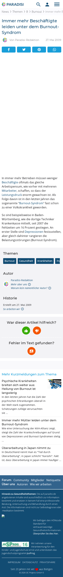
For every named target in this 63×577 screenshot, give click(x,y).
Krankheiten (44, 261)
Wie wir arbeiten (40, 484)
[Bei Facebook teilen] (9, 50)
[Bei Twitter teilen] (24, 50)
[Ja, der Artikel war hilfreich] (26, 331)
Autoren (22, 484)
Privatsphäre (47, 562)
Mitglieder (37, 480)
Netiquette (53, 480)
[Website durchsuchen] (38, 4)
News (5, 12)
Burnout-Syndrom (31, 203)
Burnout (37, 12)
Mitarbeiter (9, 191)
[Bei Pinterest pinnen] (39, 50)
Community (21, 480)
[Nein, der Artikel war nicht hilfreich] (37, 331)
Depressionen (34, 232)
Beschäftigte (10, 182)
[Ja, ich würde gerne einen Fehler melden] (31, 351)
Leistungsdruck (12, 195)
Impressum (14, 562)
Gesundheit (26, 261)
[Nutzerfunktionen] (47, 4)
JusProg (31, 553)
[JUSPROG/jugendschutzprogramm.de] (15, 544)
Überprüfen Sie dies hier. (45, 533)
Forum (6, 480)
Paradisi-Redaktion (22, 280)
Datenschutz (30, 562)
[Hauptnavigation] (56, 4)
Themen (17, 12)
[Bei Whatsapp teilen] (54, 50)
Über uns (8, 484)
